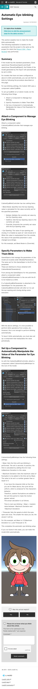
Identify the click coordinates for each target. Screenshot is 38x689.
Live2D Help (5, 682)
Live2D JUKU (6, 679)
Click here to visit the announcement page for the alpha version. (17, 32)
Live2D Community (7, 685)
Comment (7, 634)
